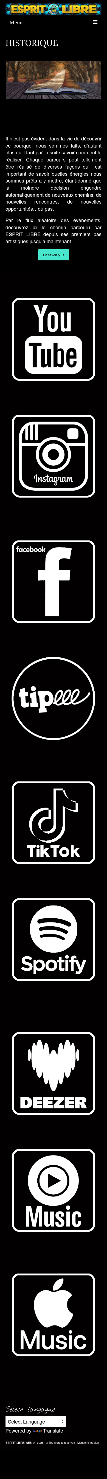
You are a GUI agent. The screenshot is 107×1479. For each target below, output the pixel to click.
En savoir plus (53, 254)
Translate (53, 1430)
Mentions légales (88, 1443)
